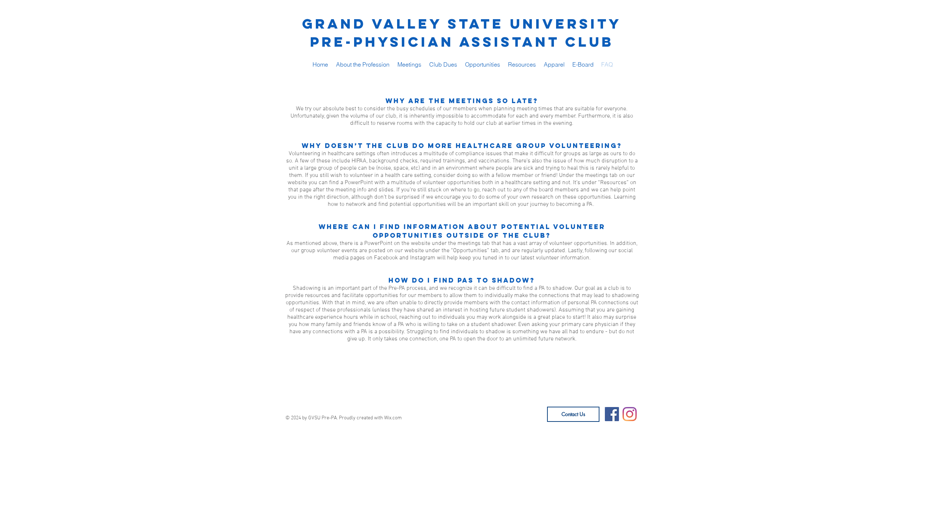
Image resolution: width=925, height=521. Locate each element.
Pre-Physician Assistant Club (462, 41)
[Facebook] (612, 414)
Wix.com (393, 418)
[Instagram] (630, 414)
